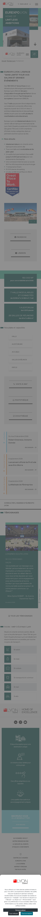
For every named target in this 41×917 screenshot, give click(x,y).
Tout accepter (26, 913)
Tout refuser (13, 913)
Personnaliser (20, 910)
